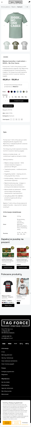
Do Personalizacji (21, 298)
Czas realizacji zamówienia (9, 361)
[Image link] (15, 323)
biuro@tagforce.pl (7, 338)
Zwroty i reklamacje (7, 358)
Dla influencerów (6, 391)
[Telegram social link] (22, 119)
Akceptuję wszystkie (7, 422)
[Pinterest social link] (16, 119)
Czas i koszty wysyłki (8, 364)
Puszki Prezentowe (6, 262)
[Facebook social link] (11, 119)
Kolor (4, 91)
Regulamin (5, 374)
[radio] (9, 92)
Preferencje (25, 422)
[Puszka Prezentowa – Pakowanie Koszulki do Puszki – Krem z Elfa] (8, 252)
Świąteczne (5, 298)
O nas (3, 352)
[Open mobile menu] (1, 2)
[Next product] (29, 7)
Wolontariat (5, 394)
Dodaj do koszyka (18, 100)
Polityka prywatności (8, 371)
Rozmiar (5, 95)
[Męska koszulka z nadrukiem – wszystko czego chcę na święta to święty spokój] (8, 286)
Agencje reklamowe (7, 388)
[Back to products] (27, 7)
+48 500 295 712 (6, 336)
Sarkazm (19, 7)
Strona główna (5, 7)
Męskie (14, 7)
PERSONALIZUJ (18, 303)
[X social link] (14, 119)
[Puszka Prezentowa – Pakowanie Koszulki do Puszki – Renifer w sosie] (23, 252)
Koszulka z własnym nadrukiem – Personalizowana (22, 297)
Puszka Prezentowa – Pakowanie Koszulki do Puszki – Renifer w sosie (23, 261)
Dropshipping (5, 385)
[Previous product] (25, 7)
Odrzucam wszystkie (16, 422)
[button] (4, 25)
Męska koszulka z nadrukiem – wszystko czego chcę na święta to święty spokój (7, 297)
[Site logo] (15, 2)
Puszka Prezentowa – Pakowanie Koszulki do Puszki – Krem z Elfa (7, 261)
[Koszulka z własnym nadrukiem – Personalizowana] (23, 286)
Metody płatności (7, 355)
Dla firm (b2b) (6, 382)
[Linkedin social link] (19, 119)
